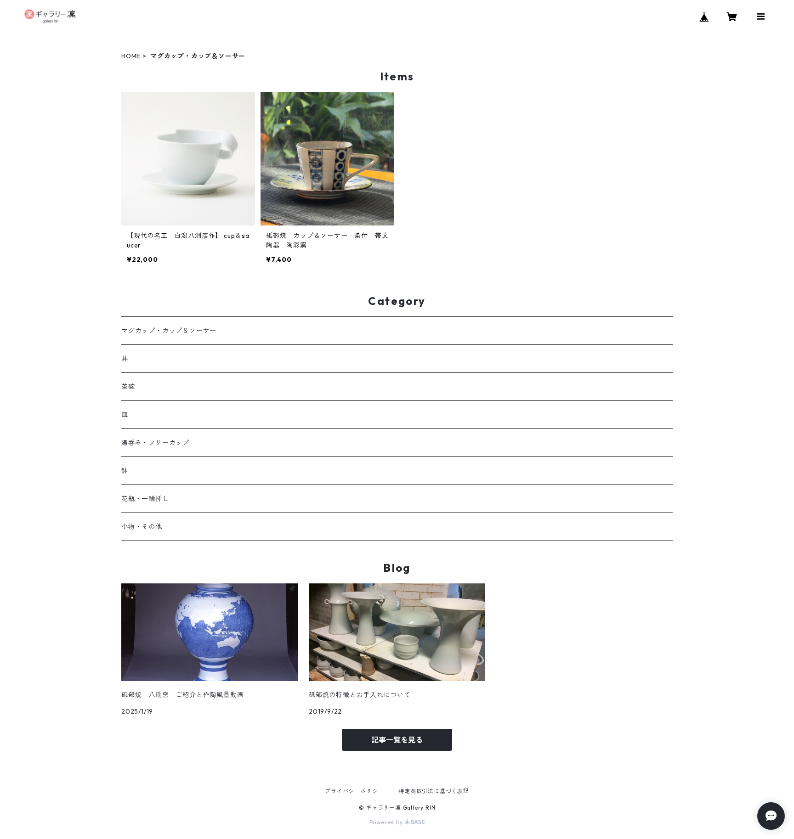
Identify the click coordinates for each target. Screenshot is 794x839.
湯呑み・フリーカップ (155, 443)
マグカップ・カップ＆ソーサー (168, 331)
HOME (131, 56)
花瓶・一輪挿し (145, 499)
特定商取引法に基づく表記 (433, 791)
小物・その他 (141, 527)
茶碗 (128, 387)
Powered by (387, 822)
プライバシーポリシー (354, 791)
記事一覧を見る (397, 739)
